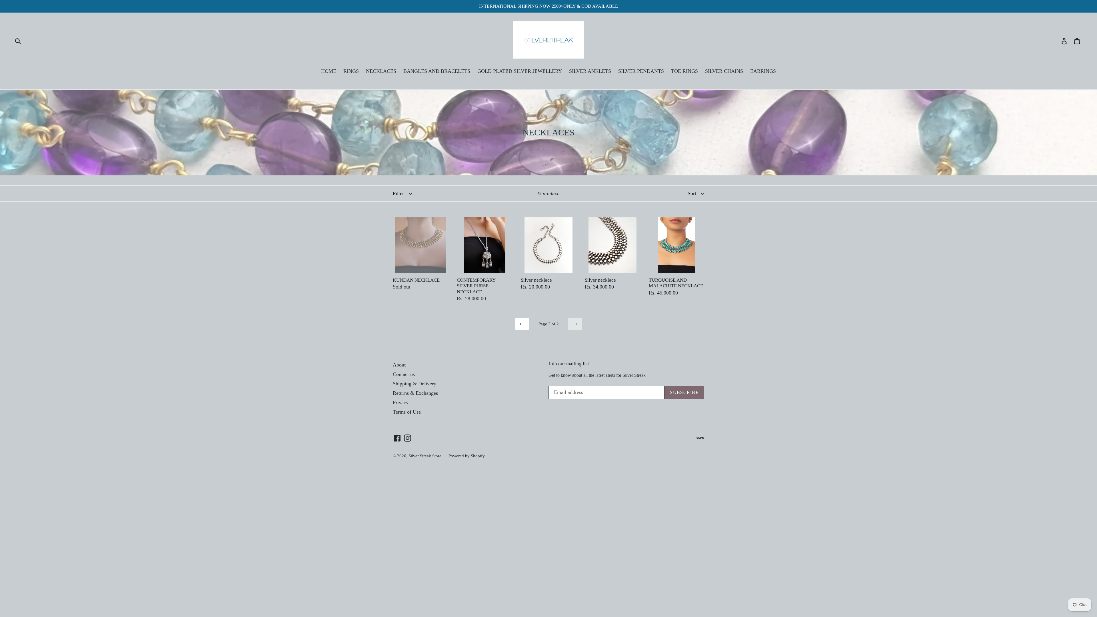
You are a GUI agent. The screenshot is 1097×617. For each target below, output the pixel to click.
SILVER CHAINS (724, 71)
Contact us (404, 374)
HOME (328, 71)
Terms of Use (407, 412)
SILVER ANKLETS (590, 71)
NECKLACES (381, 71)
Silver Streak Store (425, 456)
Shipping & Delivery (414, 383)
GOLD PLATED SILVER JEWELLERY (519, 71)
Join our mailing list (568, 363)
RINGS (351, 71)
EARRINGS (763, 71)
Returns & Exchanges (415, 393)
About (399, 365)
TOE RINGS (684, 71)
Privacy (401, 402)
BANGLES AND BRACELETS (436, 71)
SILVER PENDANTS (641, 71)
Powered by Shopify (467, 456)
